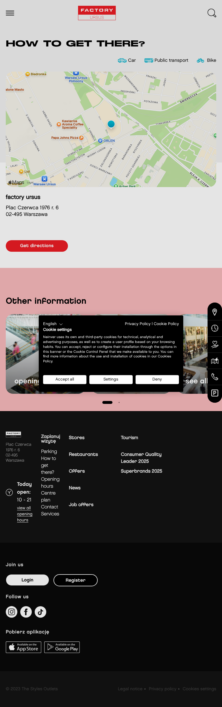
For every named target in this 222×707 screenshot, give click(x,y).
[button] (53, 324)
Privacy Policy (138, 324)
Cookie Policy (166, 324)
